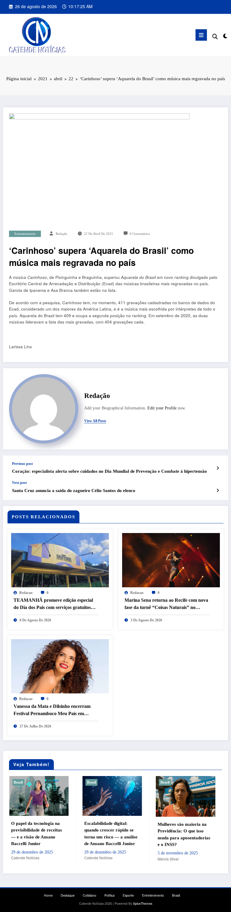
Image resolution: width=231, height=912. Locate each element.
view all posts (95, 421)
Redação (61, 233)
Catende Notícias (49, 857)
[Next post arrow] (217, 490)
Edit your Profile (162, 408)
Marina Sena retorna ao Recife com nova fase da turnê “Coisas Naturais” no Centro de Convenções (166, 604)
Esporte (128, 895)
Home (48, 895)
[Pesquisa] (215, 36)
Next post (19, 483)
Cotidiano (89, 895)
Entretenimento (25, 233)
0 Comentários (140, 233)
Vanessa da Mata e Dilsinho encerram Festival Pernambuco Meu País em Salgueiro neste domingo (52, 710)
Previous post (22, 464)
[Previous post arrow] (217, 468)
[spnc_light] (224, 36)
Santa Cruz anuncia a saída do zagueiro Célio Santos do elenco (73, 490)
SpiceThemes (142, 903)
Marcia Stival (118, 858)
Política (109, 895)
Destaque (68, 895)
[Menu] (201, 35)
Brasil (41, 782)
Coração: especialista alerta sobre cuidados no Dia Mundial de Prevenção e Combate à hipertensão (109, 471)
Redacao (25, 593)
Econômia (204, 782)
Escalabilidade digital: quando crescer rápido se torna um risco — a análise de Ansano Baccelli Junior (61, 833)
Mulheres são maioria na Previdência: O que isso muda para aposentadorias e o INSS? (134, 834)
